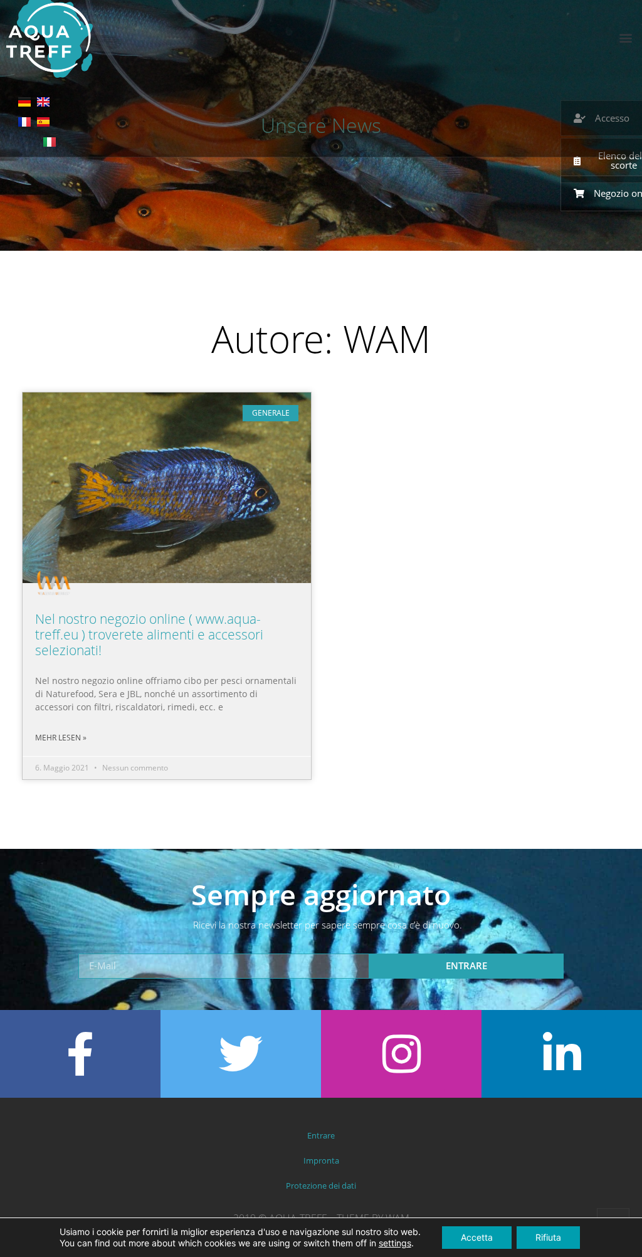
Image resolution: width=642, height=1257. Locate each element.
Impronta (321, 1160)
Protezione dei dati (321, 1185)
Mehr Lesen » (61, 737)
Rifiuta (548, 1237)
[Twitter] (241, 1054)
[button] (625, 37)
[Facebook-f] (80, 1054)
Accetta (477, 1237)
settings (395, 1243)
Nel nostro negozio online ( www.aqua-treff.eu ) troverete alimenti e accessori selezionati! (149, 634)
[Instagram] (401, 1054)
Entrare (321, 1135)
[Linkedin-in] (562, 1054)
